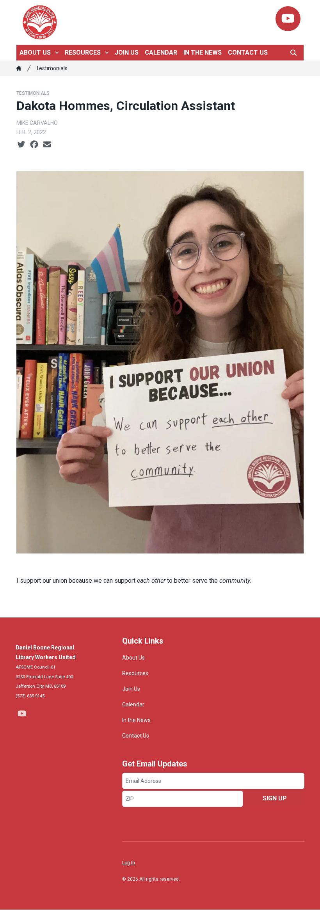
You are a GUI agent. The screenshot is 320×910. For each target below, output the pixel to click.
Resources (83, 52)
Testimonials (52, 68)
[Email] (47, 144)
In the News (202, 52)
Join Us (127, 52)
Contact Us (248, 52)
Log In (128, 863)
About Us (35, 52)
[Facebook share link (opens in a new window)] (34, 144)
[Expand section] (57, 53)
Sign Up (275, 798)
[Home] (19, 68)
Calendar (161, 52)
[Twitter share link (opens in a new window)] (21, 144)
